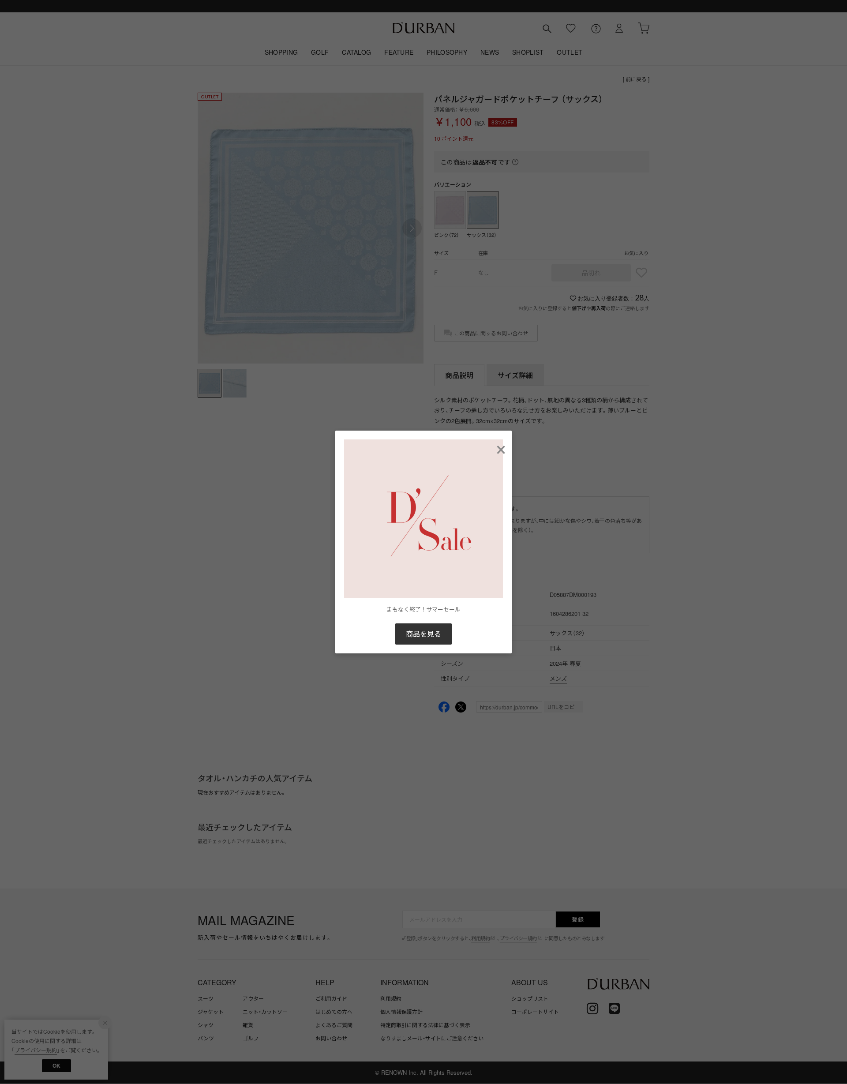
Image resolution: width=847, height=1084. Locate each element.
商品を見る (423, 634)
